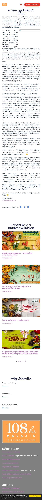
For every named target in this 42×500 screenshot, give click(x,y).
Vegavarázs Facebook (10, 463)
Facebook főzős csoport (11, 470)
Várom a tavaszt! (10, 404)
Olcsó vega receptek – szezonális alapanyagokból (17, 254)
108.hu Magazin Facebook (11, 459)
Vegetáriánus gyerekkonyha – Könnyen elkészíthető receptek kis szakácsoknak (20, 352)
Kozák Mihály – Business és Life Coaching (16, 474)
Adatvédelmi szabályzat (10, 488)
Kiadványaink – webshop (11, 452)
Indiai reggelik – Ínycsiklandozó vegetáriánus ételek (16, 287)
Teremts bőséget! (10, 383)
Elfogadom (35, 496)
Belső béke (7, 394)
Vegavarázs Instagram (10, 467)
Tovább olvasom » (7, 258)
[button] (21, 4)
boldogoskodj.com (9, 200)
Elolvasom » (5, 386)
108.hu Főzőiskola (8, 456)
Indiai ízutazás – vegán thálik (15, 320)
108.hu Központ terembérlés (12, 478)
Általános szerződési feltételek (13, 492)
